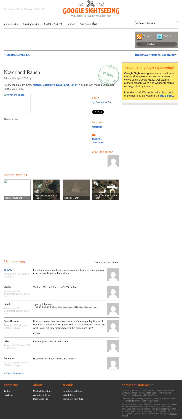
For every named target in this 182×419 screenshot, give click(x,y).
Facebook (151, 44)
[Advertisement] (45, 63)
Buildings (97, 139)
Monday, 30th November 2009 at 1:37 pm (16, 364)
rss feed (147, 36)
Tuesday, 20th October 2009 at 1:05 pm (15, 326)
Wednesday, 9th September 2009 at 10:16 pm (17, 311)
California (97, 127)
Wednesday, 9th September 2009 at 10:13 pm (17, 294)
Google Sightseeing (87, 8)
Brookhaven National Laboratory (155, 54)
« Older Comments (14, 373)
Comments (101, 102)
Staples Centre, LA (18, 54)
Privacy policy (153, 401)
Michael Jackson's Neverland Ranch (55, 84)
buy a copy (166, 95)
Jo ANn (8, 270)
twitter (167, 36)
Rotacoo (169, 393)
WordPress (153, 395)
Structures (97, 142)
